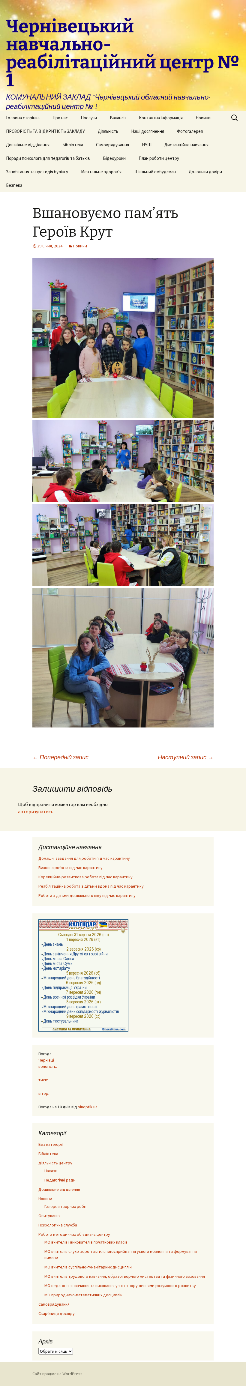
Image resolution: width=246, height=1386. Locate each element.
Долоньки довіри (205, 172)
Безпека (14, 185)
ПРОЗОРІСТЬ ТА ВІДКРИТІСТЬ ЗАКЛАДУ (45, 131)
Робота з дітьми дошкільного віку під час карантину (87, 895)
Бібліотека (72, 145)
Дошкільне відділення (28, 145)
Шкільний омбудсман (155, 172)
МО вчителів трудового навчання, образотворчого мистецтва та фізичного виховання (124, 1276)
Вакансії (118, 118)
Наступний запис (186, 757)
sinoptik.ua (88, 1107)
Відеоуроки (114, 158)
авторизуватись (35, 811)
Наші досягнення (147, 131)
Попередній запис (60, 757)
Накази (51, 1170)
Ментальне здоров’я (101, 172)
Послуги (89, 118)
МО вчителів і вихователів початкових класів (86, 1242)
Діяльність (108, 131)
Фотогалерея (190, 131)
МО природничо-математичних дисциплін (83, 1295)
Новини (203, 118)
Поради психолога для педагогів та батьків (48, 158)
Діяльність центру (55, 1163)
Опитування (49, 1215)
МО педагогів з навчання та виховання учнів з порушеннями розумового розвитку (120, 1285)
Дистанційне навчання (186, 145)
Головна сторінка (23, 118)
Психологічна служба (57, 1225)
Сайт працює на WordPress (57, 1373)
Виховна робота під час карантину (70, 867)
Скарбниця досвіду (56, 1313)
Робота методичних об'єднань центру (74, 1234)
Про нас (60, 118)
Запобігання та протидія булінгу (37, 172)
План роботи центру (159, 158)
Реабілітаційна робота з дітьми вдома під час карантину (91, 886)
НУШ (147, 145)
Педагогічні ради (60, 1180)
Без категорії (50, 1144)
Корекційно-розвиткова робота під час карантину (85, 877)
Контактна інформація (161, 118)
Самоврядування (112, 145)
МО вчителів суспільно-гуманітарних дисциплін (88, 1267)
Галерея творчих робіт (65, 1206)
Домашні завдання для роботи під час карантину (84, 858)
